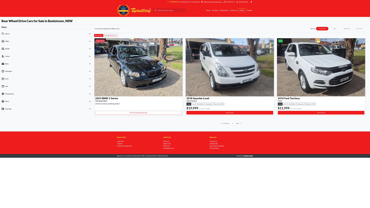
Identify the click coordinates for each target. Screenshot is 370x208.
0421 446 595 (243, 2)
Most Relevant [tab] (322, 28)
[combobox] (169, 10)
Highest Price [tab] (347, 28)
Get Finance (230, 113)
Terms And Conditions (217, 146)
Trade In (242, 10)
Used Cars (120, 141)
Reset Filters (98, 35)
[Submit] (155, 10)
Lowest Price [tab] (359, 28)
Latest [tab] (334, 28)
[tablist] (340, 28)
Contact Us (233, 10)
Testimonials (224, 10)
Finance (249, 10)
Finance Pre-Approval (124, 146)
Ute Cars (166, 141)
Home (208, 10)
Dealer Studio (248, 156)
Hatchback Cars (168, 148)
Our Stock (215, 10)
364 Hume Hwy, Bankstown (213, 2)
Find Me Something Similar (138, 113)
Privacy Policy (214, 148)
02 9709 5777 (230, 2)
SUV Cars (166, 146)
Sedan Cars (167, 143)
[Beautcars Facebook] (251, 2)
